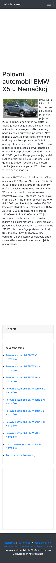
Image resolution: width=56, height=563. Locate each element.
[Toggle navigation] (49, 4)
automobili (25, 542)
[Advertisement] (28, 40)
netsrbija (10, 542)
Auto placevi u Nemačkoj (20, 455)
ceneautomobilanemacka (35, 546)
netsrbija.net (11, 4)
